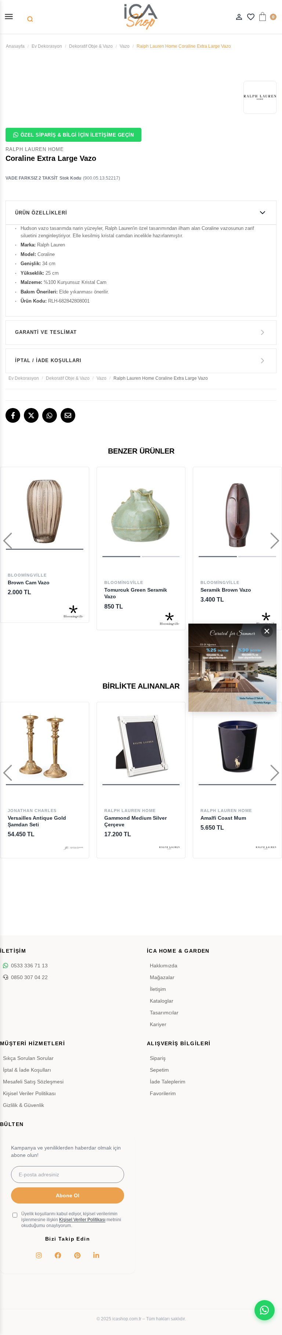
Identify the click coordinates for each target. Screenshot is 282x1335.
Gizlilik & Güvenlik (23, 1105)
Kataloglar (161, 1001)
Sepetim (159, 1070)
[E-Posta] (68, 415)
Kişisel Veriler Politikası (29, 1093)
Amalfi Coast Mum (223, 818)
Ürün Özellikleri (41, 213)
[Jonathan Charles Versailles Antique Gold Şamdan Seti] (44, 746)
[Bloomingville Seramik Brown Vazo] (237, 515)
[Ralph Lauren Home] (169, 848)
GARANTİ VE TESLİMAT (46, 332)
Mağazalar (162, 977)
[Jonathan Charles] (73, 848)
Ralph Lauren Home (130, 810)
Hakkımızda (163, 965)
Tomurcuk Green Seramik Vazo (135, 593)
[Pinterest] (77, 1255)
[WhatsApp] (49, 415)
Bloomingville (27, 575)
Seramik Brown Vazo (225, 590)
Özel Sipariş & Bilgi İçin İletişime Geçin (77, 135)
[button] (121, 556)
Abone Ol (67, 1195)
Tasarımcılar (164, 1012)
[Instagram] (39, 1255)
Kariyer (158, 1024)
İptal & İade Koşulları (27, 1070)
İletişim (158, 989)
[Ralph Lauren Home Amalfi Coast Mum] (237, 746)
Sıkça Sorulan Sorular (28, 1058)
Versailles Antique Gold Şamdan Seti (37, 821)
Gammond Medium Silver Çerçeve (135, 821)
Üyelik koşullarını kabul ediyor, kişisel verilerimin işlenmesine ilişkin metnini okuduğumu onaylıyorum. (71, 1219)
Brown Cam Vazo (29, 582)
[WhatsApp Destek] (264, 1310)
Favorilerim (163, 1093)
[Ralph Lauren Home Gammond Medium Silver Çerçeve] (141, 746)
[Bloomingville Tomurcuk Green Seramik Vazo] (141, 515)
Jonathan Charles (32, 810)
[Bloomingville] (73, 612)
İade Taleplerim (167, 1082)
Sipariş (158, 1058)
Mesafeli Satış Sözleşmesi (33, 1082)
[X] (31, 415)
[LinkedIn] (96, 1255)
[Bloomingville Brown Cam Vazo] (44, 511)
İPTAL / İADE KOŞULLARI (48, 360)
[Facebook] (13, 415)
